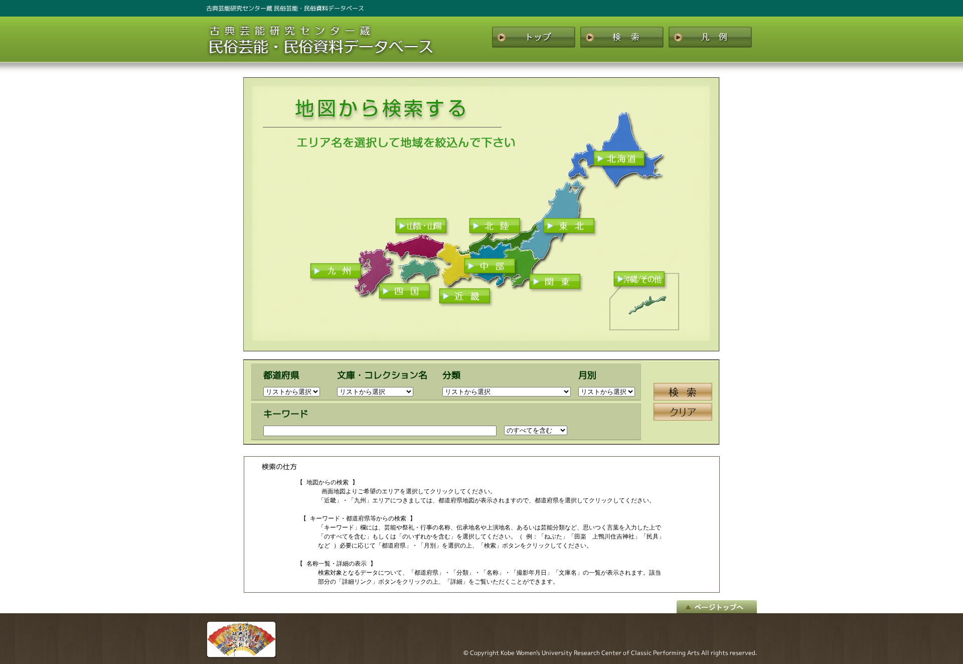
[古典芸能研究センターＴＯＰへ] (241, 655)
